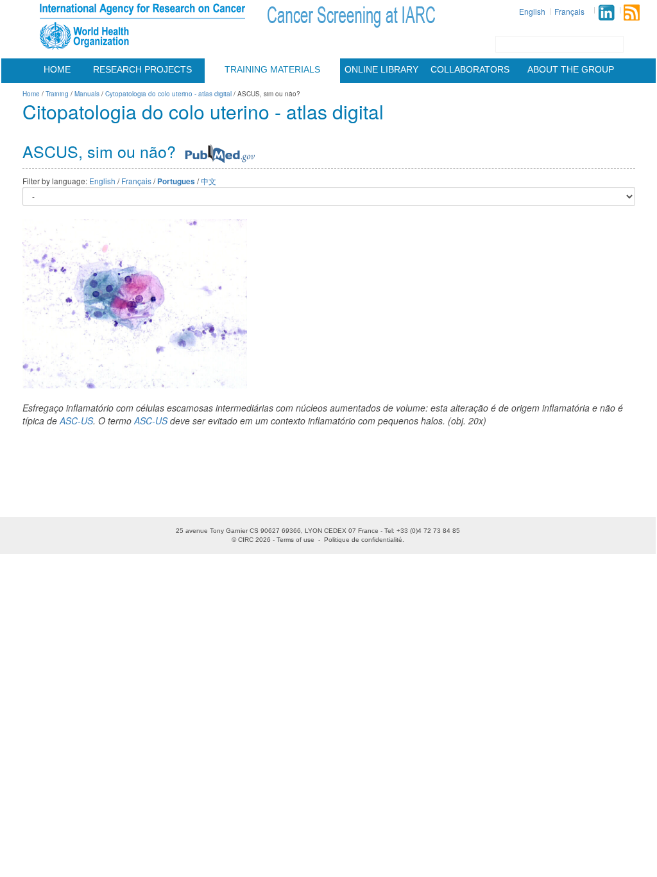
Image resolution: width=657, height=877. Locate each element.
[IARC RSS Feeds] (632, 12)
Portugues (176, 181)
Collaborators (470, 69)
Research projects (142, 69)
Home (57, 69)
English (532, 11)
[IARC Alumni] (606, 12)
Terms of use (295, 539)
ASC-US (76, 420)
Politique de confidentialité (363, 539)
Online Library (381, 69)
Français (569, 11)
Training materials (272, 69)
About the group (570, 69)
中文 (208, 180)
